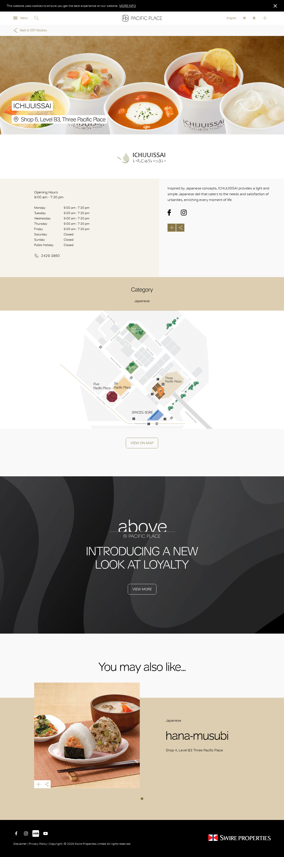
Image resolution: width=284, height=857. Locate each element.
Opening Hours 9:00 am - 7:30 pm (48, 194)
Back (277, 813)
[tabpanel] (142, 735)
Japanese (142, 301)
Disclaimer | (21, 843)
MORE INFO (127, 6)
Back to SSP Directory (33, 30)
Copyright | (56, 843)
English (231, 18)
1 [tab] (142, 798)
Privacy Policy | (38, 843)
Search (36, 18)
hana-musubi (87, 735)
